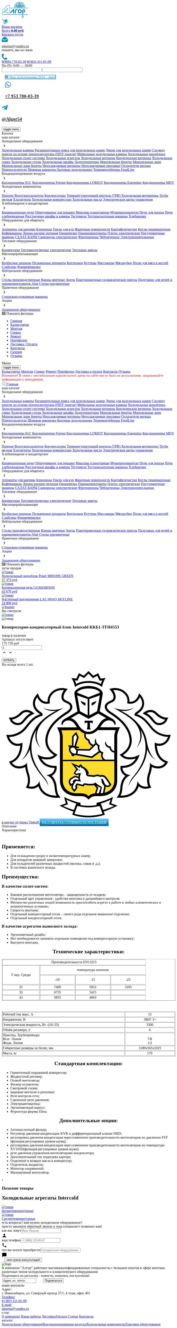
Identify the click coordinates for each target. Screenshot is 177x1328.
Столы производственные (21, 280)
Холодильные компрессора (51, 199)
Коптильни (75, 263)
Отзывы (16, 356)
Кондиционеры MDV (158, 182)
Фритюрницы (88, 237)
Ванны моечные (53, 280)
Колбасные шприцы (16, 263)
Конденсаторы (55, 195)
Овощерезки (68, 233)
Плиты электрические (123, 233)
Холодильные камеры (18, 150)
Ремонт (15, 336)
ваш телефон (11, 1240)
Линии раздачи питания (40, 233)
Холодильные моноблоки (146, 154)
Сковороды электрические (57, 237)
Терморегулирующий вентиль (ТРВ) (94, 195)
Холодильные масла (87, 199)
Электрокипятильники (137, 237)
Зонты (70, 280)
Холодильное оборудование (22, 1324)
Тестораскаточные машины (107, 216)
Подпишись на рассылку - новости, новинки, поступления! (46, 1275)
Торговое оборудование (143, 1324)
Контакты (17, 348)
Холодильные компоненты (106, 1324)
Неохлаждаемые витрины (62, 166)
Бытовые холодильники (74, 169)
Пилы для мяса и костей (150, 263)
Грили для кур (63, 229)
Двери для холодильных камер (128, 150)
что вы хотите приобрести (21, 1250)
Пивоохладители (14, 169)
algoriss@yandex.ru (15, 46)
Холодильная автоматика (139, 195)
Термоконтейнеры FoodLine (113, 169)
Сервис (39, 371)
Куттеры (90, 263)
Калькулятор (19, 325)
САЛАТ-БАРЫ (26, 237)
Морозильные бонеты (116, 162)
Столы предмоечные (54, 284)
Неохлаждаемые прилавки (100, 166)
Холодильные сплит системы (23, 158)
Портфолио (18, 340)
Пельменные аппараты (49, 263)
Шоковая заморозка (42, 169)
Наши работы (31, 1316)
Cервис (15, 332)
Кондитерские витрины (133, 158)
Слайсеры (9, 267)
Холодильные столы (26, 162)
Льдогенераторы (86, 162)
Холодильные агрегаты (63, 158)
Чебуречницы (110, 237)
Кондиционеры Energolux (123, 182)
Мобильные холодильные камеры (102, 154)
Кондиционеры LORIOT (84, 182)
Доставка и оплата (88, 371)
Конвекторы (11, 250)
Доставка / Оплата (23, 344)
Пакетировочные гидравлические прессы (106, 280)
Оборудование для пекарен (55, 212)
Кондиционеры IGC (16, 182)
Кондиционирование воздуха (64, 1324)
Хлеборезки (137, 216)
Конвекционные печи (18, 212)
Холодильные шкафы (58, 162)
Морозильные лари (147, 162)
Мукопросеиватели (124, 212)
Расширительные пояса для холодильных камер (70, 150)
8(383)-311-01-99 (39, 61)
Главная (16, 321)
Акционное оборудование (21, 309)
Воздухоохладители (29, 195)
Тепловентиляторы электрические (46, 250)
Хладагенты (22, 199)
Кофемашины (12, 233)
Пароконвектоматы (92, 233)
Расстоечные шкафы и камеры (47, 216)
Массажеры (105, 263)
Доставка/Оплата (54, 1316)
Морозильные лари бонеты (22, 166)
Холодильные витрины (98, 158)
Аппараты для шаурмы (18, 229)
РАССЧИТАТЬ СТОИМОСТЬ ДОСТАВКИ (74, 822)
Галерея (16, 352)
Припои (8, 195)
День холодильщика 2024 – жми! (31, 77)
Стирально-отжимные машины (25, 296)
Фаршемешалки (29, 267)
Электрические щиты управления (128, 199)
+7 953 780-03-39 (22, 96)
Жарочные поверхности (92, 229)
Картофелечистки (124, 229)
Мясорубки (123, 263)
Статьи (73, 1316)
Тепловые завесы (84, 250)
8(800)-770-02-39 (14, 61)
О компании (11, 1316)
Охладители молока (136, 166)
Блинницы (44, 229)
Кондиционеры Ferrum (49, 182)
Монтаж (16, 328)
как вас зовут (11, 1230)
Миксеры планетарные (92, 212)
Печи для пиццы (151, 212)
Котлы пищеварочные (154, 229)
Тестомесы (79, 216)
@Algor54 (12, 119)
